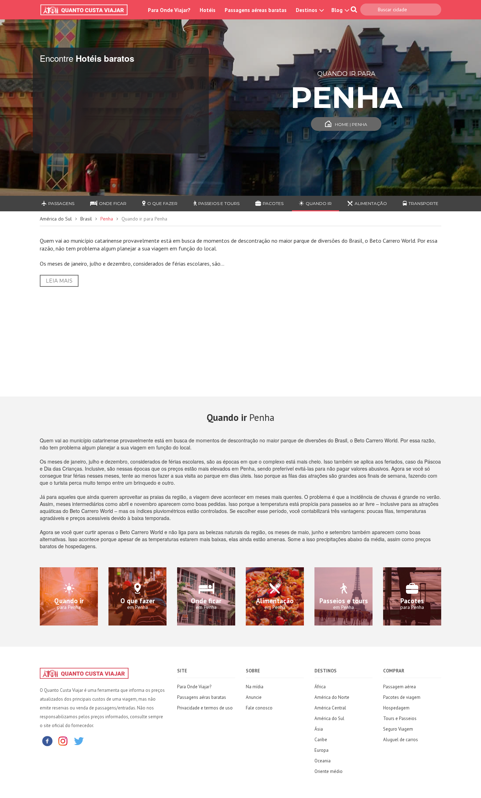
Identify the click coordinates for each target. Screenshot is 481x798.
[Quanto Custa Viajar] (87, 10)
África (320, 687)
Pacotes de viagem (401, 697)
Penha (106, 219)
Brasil (86, 219)
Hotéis (207, 10)
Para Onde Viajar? (169, 10)
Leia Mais (59, 281)
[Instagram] (63, 741)
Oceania (322, 761)
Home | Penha (351, 124)
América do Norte (331, 697)
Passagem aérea (399, 687)
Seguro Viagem (398, 729)
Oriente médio (328, 771)
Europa (321, 750)
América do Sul (56, 219)
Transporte (423, 203)
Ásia (318, 729)
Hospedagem (396, 708)
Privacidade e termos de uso (205, 708)
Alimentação (371, 203)
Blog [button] (337, 10)
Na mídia (254, 687)
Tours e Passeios (400, 718)
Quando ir (319, 203)
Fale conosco (259, 708)
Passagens (61, 203)
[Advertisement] (240, 336)
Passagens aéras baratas (201, 697)
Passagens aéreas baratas (256, 10)
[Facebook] (47, 741)
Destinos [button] (307, 10)
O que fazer (162, 203)
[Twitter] (78, 741)
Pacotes (273, 203)
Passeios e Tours (218, 203)
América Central (330, 708)
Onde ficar (112, 203)
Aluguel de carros (400, 740)
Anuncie (254, 697)
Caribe (320, 740)
